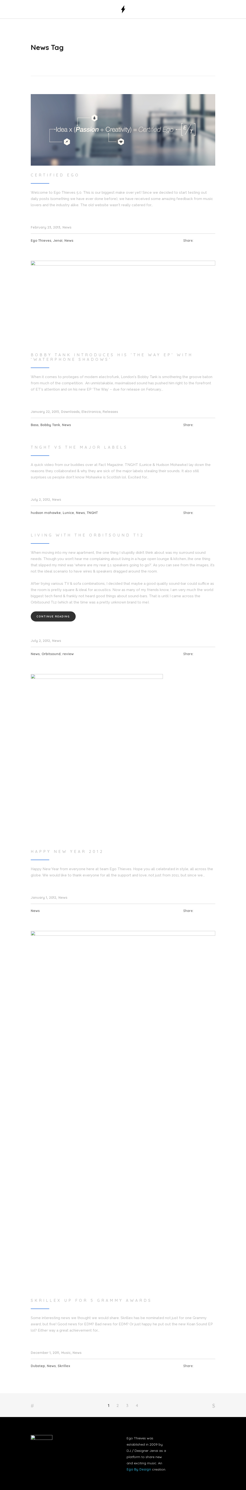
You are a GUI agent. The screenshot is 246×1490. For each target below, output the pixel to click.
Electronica (91, 412)
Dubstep (38, 1366)
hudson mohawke (46, 513)
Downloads (70, 412)
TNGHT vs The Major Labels (79, 447)
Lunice (68, 513)
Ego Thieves (41, 240)
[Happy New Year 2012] (97, 758)
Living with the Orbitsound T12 (87, 535)
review (68, 654)
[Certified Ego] (123, 129)
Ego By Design (139, 1469)
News (66, 227)
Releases (110, 412)
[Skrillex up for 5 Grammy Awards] (123, 1111)
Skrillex (64, 1366)
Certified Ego (55, 175)
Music (66, 1353)
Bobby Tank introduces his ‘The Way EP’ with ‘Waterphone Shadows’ (112, 357)
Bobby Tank (50, 425)
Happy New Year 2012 (67, 851)
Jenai (57, 240)
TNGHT (92, 513)
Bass (34, 425)
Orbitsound (51, 654)
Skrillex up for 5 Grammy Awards (91, 1300)
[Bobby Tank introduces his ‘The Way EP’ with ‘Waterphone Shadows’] (123, 303)
